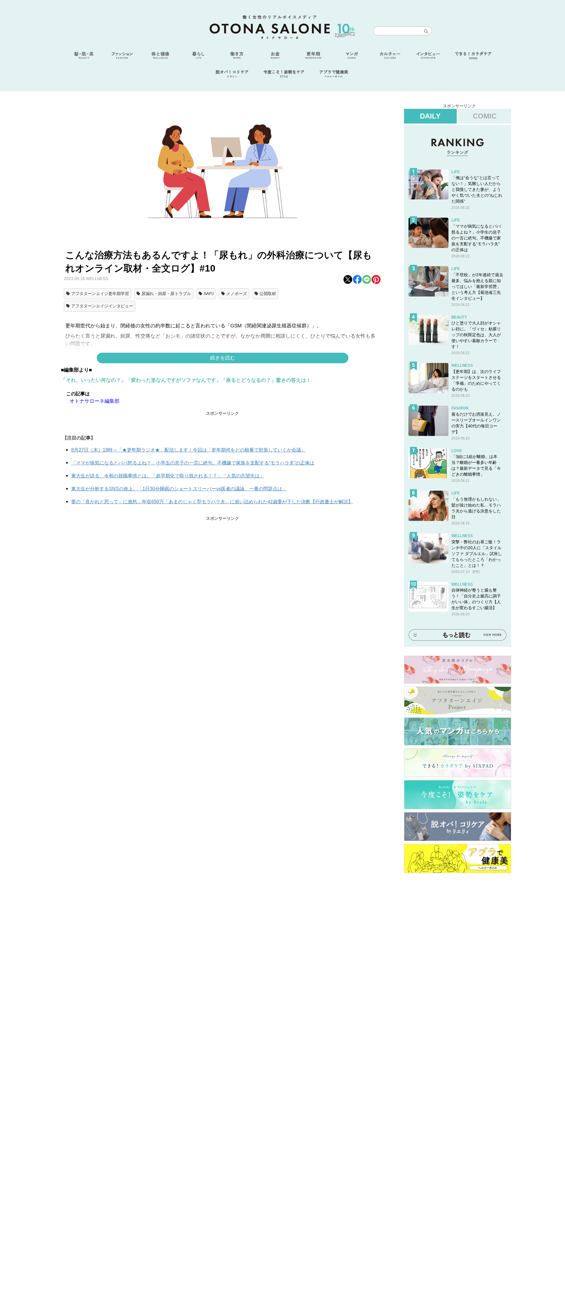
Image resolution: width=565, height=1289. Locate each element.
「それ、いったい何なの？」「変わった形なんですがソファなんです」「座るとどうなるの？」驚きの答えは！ (186, 380)
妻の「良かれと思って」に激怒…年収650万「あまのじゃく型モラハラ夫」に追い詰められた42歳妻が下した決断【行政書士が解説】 (212, 501)
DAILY (430, 116)
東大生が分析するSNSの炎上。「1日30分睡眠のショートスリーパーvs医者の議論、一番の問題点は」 (179, 488)
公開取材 (268, 293)
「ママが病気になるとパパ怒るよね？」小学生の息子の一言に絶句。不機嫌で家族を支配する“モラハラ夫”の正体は (192, 462)
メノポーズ (236, 293)
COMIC (484, 116)
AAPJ (209, 293)
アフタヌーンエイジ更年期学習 (100, 293)
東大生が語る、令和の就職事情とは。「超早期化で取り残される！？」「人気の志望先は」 (167, 475)
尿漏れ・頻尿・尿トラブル (166, 293)
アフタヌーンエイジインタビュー (102, 306)
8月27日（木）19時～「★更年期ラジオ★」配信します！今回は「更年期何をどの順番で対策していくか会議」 (188, 449)
